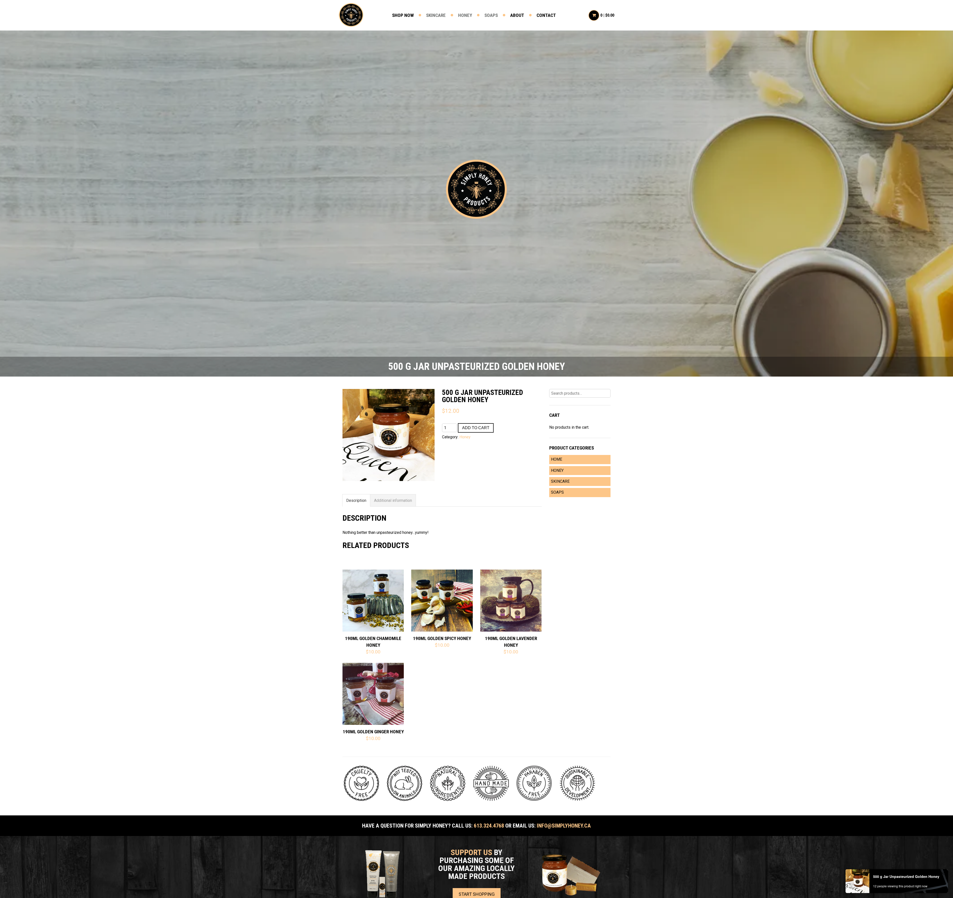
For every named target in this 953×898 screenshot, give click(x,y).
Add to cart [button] (373, 608)
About (517, 15)
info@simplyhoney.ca (564, 825)
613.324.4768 (489, 825)
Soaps (491, 15)
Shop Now (403, 15)
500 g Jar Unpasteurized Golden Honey (906, 876)
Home (556, 459)
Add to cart (475, 428)
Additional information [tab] (393, 500)
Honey (465, 15)
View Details (373, 592)
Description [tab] (356, 500)
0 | (607, 15)
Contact (546, 15)
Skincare (436, 15)
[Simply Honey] (476, 189)
